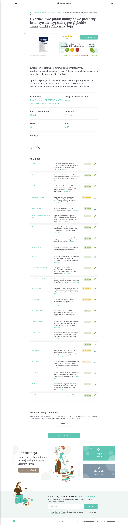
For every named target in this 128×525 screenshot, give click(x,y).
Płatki (33, 115)
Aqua (33, 163)
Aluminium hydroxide (38, 344)
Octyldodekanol (36, 247)
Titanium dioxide (37, 299)
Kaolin (34, 227)
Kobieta (69, 115)
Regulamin (71, 521)
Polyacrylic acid (36, 208)
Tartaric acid (36, 333)
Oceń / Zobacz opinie (89, 37)
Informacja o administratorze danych (58, 513)
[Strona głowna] (32, 12)
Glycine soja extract (38, 310)
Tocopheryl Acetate (37, 321)
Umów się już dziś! (29, 470)
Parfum (34, 384)
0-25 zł (68, 127)
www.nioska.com (111, 521)
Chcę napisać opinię (64, 435)
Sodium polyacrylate (38, 197)
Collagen (34, 256)
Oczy (67, 100)
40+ (31, 127)
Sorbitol (34, 186)
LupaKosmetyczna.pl (89, 521)
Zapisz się (91, 506)
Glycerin (34, 175)
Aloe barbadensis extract (39, 268)
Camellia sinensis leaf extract (40, 279)
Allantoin (35, 372)
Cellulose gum (36, 238)
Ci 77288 (34, 395)
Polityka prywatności (62, 521)
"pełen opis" (64, 169)
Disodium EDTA (36, 361)
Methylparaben (36, 350)
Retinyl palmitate (37, 288)
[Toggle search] (113, 2)
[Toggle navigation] (15, 3)
